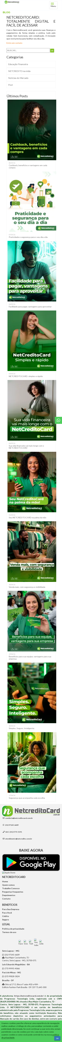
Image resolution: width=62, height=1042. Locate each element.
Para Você (7, 912)
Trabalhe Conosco (11, 888)
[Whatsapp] (58, 420)
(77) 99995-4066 (12, 968)
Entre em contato (14, 43)
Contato (6, 898)
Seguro (5, 919)
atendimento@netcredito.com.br (18, 839)
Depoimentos (8, 895)
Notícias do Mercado (18, 78)
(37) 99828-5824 (12, 976)
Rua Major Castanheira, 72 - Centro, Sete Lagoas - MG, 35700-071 (19, 959)
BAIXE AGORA (31, 850)
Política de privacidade (13, 929)
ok (52, 50)
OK (57, 1038)
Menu (53, 6)
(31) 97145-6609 (11, 825)
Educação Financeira (18, 64)
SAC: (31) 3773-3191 (13, 832)
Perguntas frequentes (12, 892)
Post (10, 85)
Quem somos (8, 885)
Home (5, 881)
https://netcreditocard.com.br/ (29, 996)
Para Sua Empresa (10, 909)
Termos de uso (9, 932)
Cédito (5, 916)
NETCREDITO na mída (19, 71)
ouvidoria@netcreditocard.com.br (19, 818)
